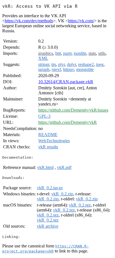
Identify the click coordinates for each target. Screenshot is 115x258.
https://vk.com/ (81, 20)
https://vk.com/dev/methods (29, 20)
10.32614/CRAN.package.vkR (65, 81)
